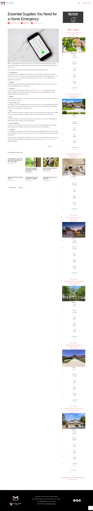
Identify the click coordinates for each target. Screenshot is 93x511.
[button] (87, 3)
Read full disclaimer (73, 479)
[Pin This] (56, 146)
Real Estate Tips (14, 23)
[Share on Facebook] (54, 146)
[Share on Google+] (58, 146)
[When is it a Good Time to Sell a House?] (51, 162)
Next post (21, 187)
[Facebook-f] (74, 500)
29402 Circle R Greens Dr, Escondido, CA (73, 408)
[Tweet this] (53, 146)
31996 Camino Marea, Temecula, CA (74, 345)
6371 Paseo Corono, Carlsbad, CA (73, 32)
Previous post (12, 187)
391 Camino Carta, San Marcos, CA (74, 94)
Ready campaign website (48, 139)
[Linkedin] (79, 500)
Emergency (26, 23)
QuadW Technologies (50, 503)
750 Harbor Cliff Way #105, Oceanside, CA (73, 281)
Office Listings (73, 30)
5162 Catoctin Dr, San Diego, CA (73, 217)
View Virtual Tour (73, 215)
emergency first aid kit (39, 90)
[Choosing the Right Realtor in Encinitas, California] (33, 162)
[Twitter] (77, 500)
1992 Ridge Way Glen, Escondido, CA (73, 153)
